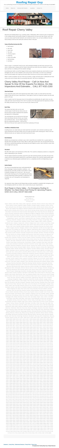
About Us (13, 8)
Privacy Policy (28, 444)
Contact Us (39, 8)
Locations (32, 8)
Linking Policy (11, 444)
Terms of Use (34, 444)
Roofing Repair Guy (29, 2)
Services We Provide (22, 8)
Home (7, 8)
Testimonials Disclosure (19, 444)
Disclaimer (6, 444)
